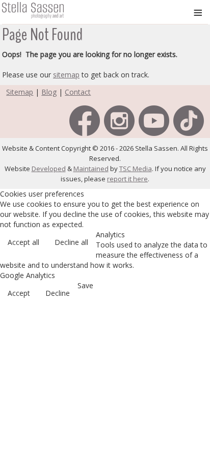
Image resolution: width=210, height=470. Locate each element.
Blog (49, 92)
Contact (78, 92)
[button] (194, 411)
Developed (49, 168)
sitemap (66, 74)
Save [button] (85, 285)
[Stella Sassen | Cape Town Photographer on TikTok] (188, 120)
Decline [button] (57, 293)
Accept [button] (19, 293)
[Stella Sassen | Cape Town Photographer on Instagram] (119, 120)
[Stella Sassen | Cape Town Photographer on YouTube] (154, 120)
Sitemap (19, 92)
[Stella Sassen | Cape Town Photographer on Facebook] (84, 120)
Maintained (91, 168)
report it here (127, 178)
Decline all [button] (71, 242)
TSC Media (135, 168)
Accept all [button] (23, 242)
